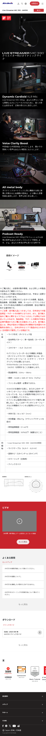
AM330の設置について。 (13, 576)
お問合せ (34, 3)
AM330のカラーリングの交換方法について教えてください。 (22, 593)
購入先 (38, 10)
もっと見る (23, 542)
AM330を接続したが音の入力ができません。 (20, 584)
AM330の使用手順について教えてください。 (20, 569)
